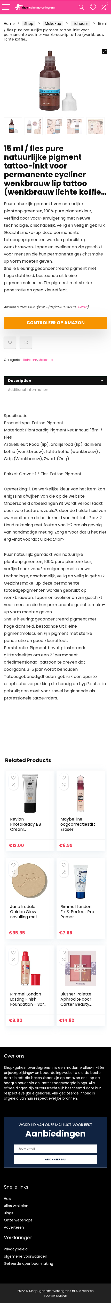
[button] (104, 51)
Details (82, 307)
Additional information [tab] (28, 389)
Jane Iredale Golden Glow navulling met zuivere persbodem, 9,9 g (27, 917)
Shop (28, 23)
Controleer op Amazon (56, 323)
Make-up (53, 23)
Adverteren (14, 1227)
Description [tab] (19, 380)
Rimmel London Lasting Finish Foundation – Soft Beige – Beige (28, 1001)
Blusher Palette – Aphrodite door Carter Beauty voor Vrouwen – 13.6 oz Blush (77, 1004)
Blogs (8, 1213)
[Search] (81, 7)
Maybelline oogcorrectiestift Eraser (77, 824)
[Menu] (6, 7)
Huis (7, 1198)
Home (9, 23)
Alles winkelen (16, 1205)
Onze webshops (18, 1220)
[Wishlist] (93, 7)
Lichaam (80, 23)
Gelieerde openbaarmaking (28, 1263)
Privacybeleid (16, 1249)
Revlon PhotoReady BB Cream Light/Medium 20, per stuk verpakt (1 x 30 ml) (27, 832)
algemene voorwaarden (25, 1256)
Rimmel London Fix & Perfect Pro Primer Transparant (77, 914)
